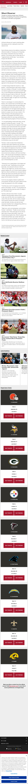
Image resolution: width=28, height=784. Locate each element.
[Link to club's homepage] (2, 2)
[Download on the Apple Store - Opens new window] (9, 749)
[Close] (26, 755)
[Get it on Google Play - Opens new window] (18, 749)
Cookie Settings (14, 773)
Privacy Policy (9, 770)
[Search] (23, 2)
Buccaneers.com (13, 686)
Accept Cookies (14, 781)
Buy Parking (19, 416)
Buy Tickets (8, 416)
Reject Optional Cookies (14, 777)
